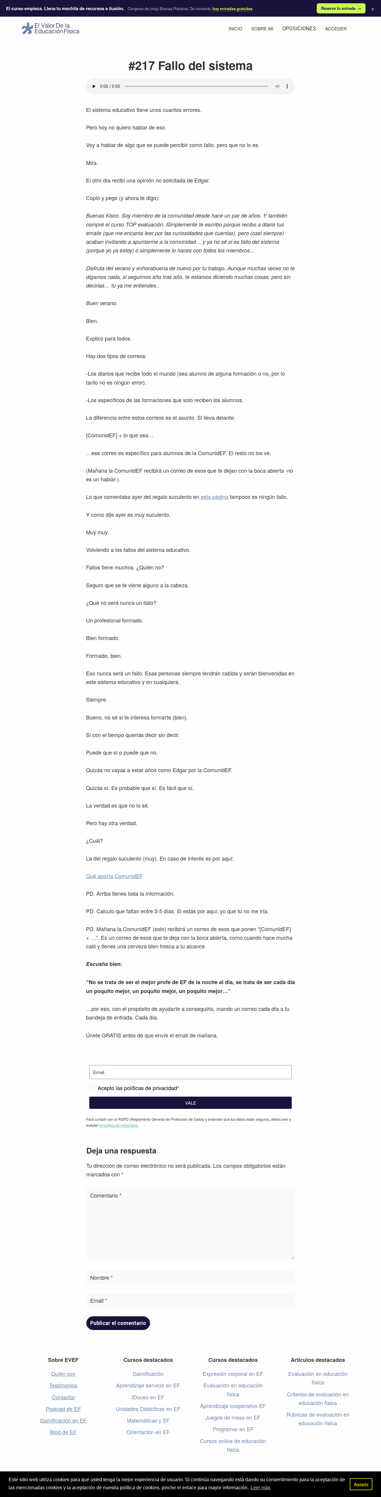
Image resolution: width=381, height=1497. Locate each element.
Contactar (63, 1397)
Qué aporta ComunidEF (114, 876)
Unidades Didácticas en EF (148, 1408)
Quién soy (63, 1373)
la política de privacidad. (118, 1125)
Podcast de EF (63, 1408)
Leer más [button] (260, 1487)
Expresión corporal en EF (233, 1373)
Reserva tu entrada (341, 8)
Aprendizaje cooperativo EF (233, 1405)
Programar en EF (233, 1429)
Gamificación (148, 1373)
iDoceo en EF (148, 1397)
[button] (190, 1088)
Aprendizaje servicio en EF (148, 1385)
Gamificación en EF (63, 1420)
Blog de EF (63, 1432)
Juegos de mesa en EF (232, 1417)
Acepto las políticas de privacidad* (138, 1088)
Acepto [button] (361, 1484)
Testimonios (63, 1385)
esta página (213, 496)
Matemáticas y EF (148, 1420)
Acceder (336, 28)
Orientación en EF (148, 1432)
